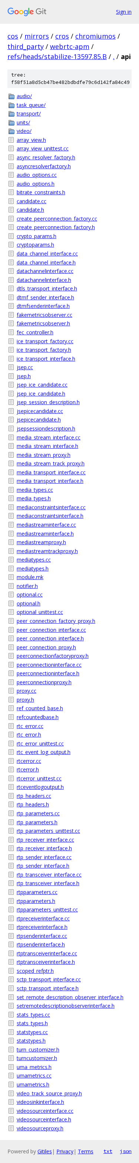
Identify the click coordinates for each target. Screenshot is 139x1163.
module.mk (30, 577)
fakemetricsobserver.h (43, 323)
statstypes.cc (32, 1032)
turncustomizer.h (37, 1058)
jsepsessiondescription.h (46, 428)
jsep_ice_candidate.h (41, 393)
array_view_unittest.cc (43, 148)
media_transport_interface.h (50, 480)
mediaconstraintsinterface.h (50, 515)
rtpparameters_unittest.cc (47, 909)
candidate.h (30, 209)
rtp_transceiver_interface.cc (49, 874)
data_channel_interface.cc (47, 253)
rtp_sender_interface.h (43, 865)
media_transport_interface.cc (51, 472)
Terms (85, 1151)
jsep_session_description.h (48, 402)
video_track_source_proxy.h (49, 1093)
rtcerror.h (28, 769)
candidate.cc (31, 201)
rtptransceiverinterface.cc (47, 953)
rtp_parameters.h (37, 822)
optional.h (28, 603)
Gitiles (44, 1151)
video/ (24, 130)
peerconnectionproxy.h (44, 682)
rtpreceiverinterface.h (42, 926)
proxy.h (25, 699)
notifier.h (27, 585)
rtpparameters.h (36, 900)
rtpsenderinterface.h (41, 944)
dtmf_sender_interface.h (45, 297)
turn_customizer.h (38, 1049)
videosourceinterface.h (44, 1119)
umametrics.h (33, 1084)
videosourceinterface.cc (45, 1110)
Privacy (64, 1151)
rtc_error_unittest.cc (40, 743)
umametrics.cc (34, 1075)
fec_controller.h (35, 332)
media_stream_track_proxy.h (51, 463)
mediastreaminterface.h (45, 533)
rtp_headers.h (33, 804)
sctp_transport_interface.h (48, 988)
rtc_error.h (29, 734)
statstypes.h (31, 1040)
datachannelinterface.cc (45, 270)
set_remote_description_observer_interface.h (70, 997)
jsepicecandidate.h (39, 419)
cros (62, 36)
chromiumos (95, 36)
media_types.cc (35, 489)
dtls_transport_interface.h (47, 288)
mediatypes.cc (34, 559)
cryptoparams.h (35, 244)
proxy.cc (26, 690)
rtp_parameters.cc (38, 813)
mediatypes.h (33, 568)
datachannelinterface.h (44, 279)
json (126, 1151)
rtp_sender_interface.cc (44, 857)
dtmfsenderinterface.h (43, 305)
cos (12, 36)
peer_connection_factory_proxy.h (56, 620)
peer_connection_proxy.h (46, 647)
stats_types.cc (33, 1014)
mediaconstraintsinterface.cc (51, 507)
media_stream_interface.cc (48, 437)
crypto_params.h (36, 236)
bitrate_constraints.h (41, 192)
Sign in (124, 11)
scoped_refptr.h (35, 970)
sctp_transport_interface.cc (49, 979)
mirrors (36, 36)
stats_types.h (32, 1023)
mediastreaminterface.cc (46, 524)
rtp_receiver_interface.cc (45, 839)
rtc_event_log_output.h (43, 752)
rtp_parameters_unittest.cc (48, 830)
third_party (25, 46)
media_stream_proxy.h (43, 454)
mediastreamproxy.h (41, 542)
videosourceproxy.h (40, 1128)
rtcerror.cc (29, 760)
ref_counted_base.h (40, 708)
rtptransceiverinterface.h (46, 961)
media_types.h (34, 498)
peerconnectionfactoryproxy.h (53, 655)
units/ (23, 122)
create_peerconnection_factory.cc (57, 218)
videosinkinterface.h (40, 1101)
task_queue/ (31, 104)
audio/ (24, 96)
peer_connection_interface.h (50, 638)
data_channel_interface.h (46, 262)
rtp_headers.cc (34, 795)
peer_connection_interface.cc (51, 629)
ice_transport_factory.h (44, 349)
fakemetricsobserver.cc (44, 314)
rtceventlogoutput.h (40, 786)
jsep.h (24, 376)
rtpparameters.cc (37, 892)
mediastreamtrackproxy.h (47, 551)
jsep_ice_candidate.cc (42, 384)
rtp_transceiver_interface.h (48, 883)
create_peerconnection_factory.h (56, 227)
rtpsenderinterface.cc (42, 935)
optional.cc (30, 594)
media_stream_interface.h (47, 445)
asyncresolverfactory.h (44, 166)
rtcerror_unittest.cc (39, 778)
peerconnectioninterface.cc (49, 664)
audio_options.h (35, 183)
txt (107, 1151)
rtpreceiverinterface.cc (43, 918)
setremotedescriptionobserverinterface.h (66, 1005)
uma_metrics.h (34, 1067)
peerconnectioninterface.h (48, 673)
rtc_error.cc (30, 726)
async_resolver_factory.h (46, 157)
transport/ (29, 113)
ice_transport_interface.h (46, 358)
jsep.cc (25, 367)
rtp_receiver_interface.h (44, 848)
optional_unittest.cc (40, 611)
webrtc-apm (69, 46)
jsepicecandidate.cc (40, 411)
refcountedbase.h (38, 717)
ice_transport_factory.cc (45, 341)
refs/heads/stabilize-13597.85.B (57, 56)
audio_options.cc (37, 174)
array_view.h (31, 139)
